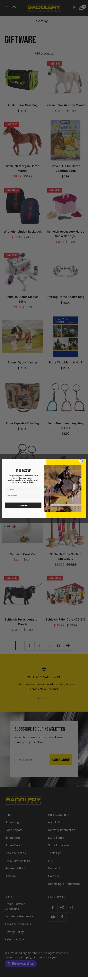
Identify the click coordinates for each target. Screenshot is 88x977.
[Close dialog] (80, 461)
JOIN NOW (23, 506)
